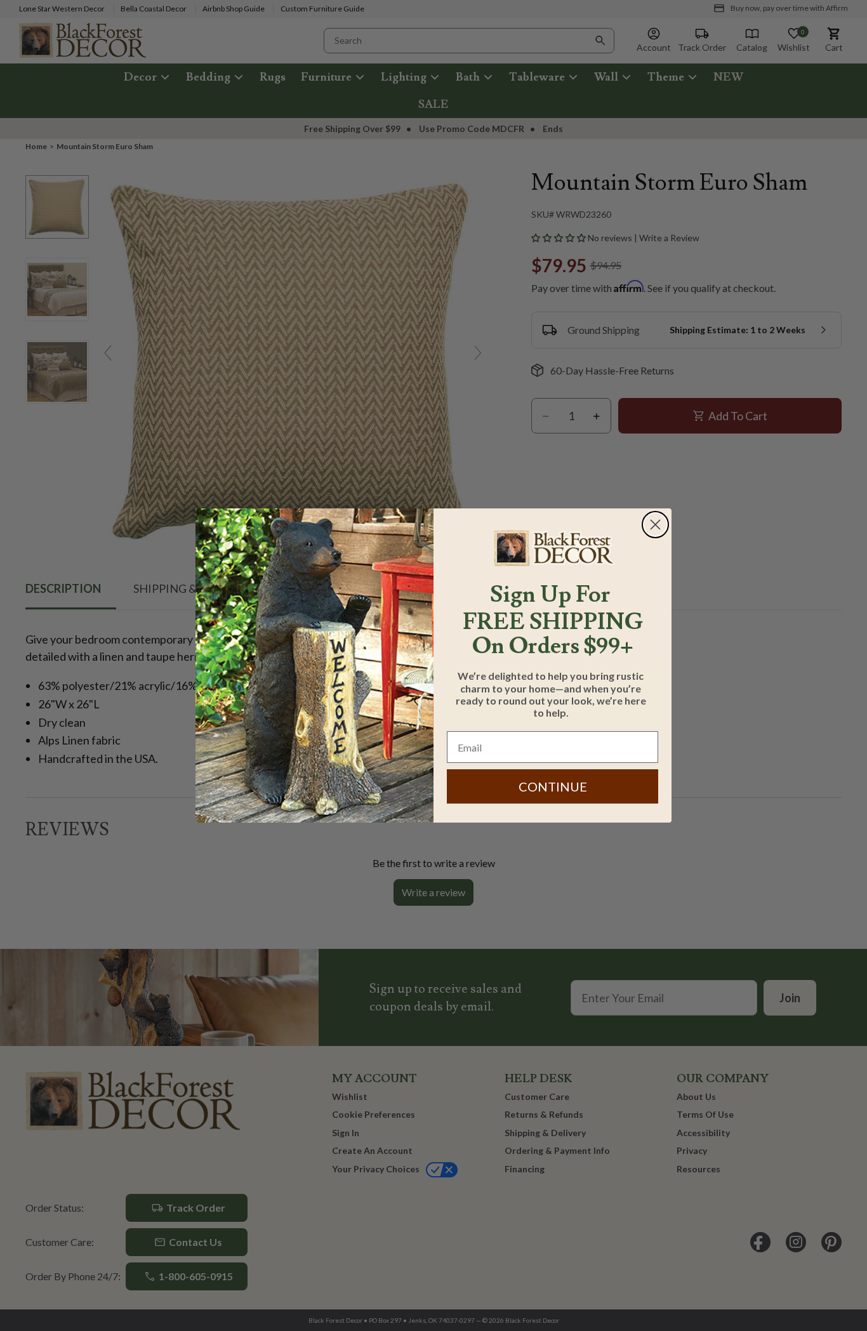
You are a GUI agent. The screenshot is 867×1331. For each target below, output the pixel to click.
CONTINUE (553, 786)
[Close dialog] (655, 524)
